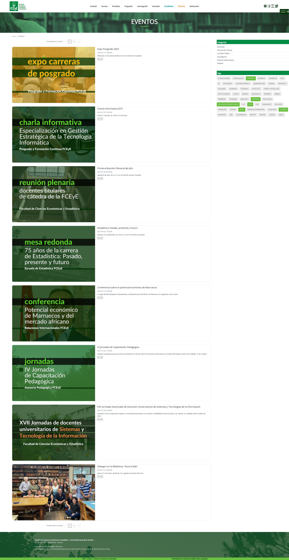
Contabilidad (241, 115)
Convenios (233, 89)
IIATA (282, 78)
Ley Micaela (272, 109)
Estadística (282, 84)
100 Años (283, 109)
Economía (221, 89)
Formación (222, 109)
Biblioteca (244, 99)
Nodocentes (267, 99)
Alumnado (221, 47)
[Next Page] (79, 41)
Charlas (233, 109)
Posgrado (244, 89)
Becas (242, 109)
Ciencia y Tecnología (271, 89)
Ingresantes (266, 104)
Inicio (14, 36)
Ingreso (245, 94)
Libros (281, 115)
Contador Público (223, 53)
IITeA (250, 104)
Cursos (236, 94)
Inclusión (278, 104)
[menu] (144, 6)
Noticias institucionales (225, 60)
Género (277, 94)
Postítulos (256, 89)
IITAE (257, 104)
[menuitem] (93, 6)
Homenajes (233, 99)
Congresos (273, 78)
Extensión (250, 78)
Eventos (21, 36)
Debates (220, 63)
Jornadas (261, 78)
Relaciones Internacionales (228, 104)
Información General (224, 50)
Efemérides (222, 99)
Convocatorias (224, 78)
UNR (231, 115)
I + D (243, 104)
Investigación (222, 57)
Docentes (255, 99)
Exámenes (267, 94)
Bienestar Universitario (256, 109)
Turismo (271, 84)
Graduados (256, 94)
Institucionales (224, 94)
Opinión (262, 115)
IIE (219, 84)
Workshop (222, 115)
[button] (284, 11)
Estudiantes (227, 84)
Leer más (100, 59)
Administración (259, 84)
